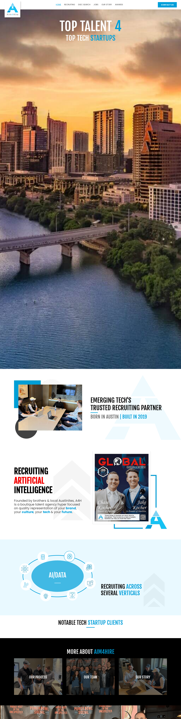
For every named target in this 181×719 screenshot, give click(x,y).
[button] (167, 4)
